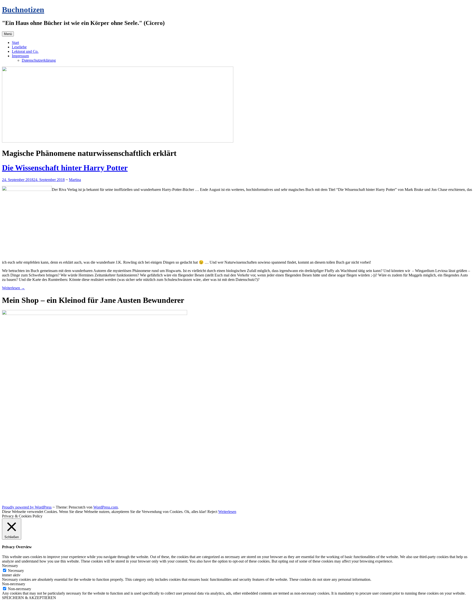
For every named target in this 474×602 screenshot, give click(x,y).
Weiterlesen (13, 288)
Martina (75, 180)
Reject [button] (212, 512)
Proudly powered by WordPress (27, 507)
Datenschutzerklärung (39, 60)
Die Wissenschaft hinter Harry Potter (65, 167)
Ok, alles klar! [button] (195, 512)
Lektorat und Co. (25, 51)
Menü (8, 34)
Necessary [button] (10, 566)
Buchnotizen (23, 9)
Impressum (20, 56)
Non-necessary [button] (13, 584)
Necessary (16, 570)
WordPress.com (105, 507)
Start (15, 42)
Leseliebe (19, 47)
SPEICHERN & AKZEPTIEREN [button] (29, 598)
